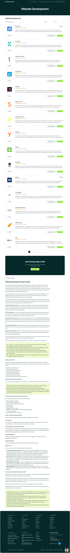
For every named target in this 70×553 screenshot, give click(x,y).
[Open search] (29, 2)
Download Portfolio (51, 35)
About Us (37, 535)
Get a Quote (60, 35)
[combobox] (49, 22)
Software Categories (34, 1)
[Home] (9, 1)
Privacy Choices (39, 540)
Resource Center (46, 1)
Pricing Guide (35, 269)
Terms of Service (49, 549)
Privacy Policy (43, 549)
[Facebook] (50, 543)
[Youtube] (56, 543)
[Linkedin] (52, 543)
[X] (54, 543)
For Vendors (40, 1)
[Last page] (45, 252)
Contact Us (38, 536)
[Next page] (43, 252)
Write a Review (52, 1)
